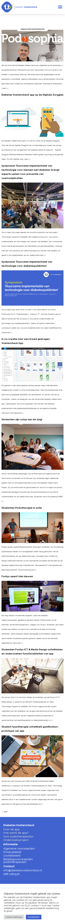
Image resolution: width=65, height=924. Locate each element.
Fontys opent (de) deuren (17, 576)
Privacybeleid (12, 852)
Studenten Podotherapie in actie (22, 507)
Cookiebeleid (11, 855)
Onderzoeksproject (15, 840)
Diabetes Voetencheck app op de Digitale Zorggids (32, 94)
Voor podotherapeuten (18, 836)
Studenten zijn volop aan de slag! (22, 419)
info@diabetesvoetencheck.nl (22, 870)
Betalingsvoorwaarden (18, 859)
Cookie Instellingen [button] (14, 917)
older (5, 812)
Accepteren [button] (33, 917)
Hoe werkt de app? (15, 832)
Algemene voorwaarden (19, 848)
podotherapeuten (14, 862)
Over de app (11, 829)
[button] (60, 7)
